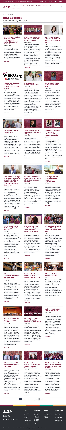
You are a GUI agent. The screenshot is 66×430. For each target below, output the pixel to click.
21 (41, 399)
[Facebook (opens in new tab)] (4, 419)
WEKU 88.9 (57, 413)
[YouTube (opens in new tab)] (14, 419)
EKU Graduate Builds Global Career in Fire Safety (52, 84)
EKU (4, 14)
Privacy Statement (42, 427)
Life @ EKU (38, 5)
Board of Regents (27, 413)
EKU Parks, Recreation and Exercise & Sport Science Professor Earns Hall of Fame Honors (32, 228)
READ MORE (7, 61)
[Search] (61, 7)
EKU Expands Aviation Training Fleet (11, 131)
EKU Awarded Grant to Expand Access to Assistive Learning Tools (32, 275)
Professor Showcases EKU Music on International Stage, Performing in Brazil (52, 133)
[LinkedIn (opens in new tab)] (11, 419)
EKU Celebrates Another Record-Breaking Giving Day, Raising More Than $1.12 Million (53, 365)
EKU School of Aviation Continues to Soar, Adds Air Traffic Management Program (32, 179)
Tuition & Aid (30, 5)
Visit (46, 1)
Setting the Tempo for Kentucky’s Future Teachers (11, 320)
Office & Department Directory (26, 416)
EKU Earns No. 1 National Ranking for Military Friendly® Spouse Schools (32, 320)
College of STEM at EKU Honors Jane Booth (52, 310)
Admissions (22, 5)
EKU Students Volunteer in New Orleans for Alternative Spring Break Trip (53, 228)
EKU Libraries (36, 413)
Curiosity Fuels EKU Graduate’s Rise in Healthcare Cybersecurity (51, 179)
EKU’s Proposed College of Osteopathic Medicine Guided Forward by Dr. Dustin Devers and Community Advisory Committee (12, 181)
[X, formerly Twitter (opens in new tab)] (6, 419)
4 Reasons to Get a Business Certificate (51, 274)
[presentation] (12, 30)
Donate (50, 1)
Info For (19, 8)
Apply (41, 1)
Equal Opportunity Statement (31, 427)
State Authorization (28, 422)
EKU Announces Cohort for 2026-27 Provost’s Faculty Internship (32, 38)
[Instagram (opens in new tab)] (9, 419)
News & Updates (47, 413)
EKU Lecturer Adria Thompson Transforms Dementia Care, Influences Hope (11, 276)
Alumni (51, 5)
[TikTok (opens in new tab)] (17, 419)
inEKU (60, 1)
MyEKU (55, 1)
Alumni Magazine (47, 414)
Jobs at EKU (36, 422)
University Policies (27, 418)
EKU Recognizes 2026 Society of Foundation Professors (11, 364)
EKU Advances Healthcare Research (31, 84)
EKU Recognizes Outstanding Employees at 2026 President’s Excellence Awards (32, 365)
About (13, 8)
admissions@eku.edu (27, 1)
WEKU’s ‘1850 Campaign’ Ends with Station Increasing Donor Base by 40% (12, 85)
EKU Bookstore (37, 414)
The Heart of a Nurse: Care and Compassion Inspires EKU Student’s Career (52, 39)
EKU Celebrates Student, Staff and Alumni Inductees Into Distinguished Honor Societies (12, 40)
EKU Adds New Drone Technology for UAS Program (11, 227)
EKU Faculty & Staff (27, 420)
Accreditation (26, 423)
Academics (15, 5)
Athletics (45, 5)
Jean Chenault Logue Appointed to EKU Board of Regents (32, 132)
